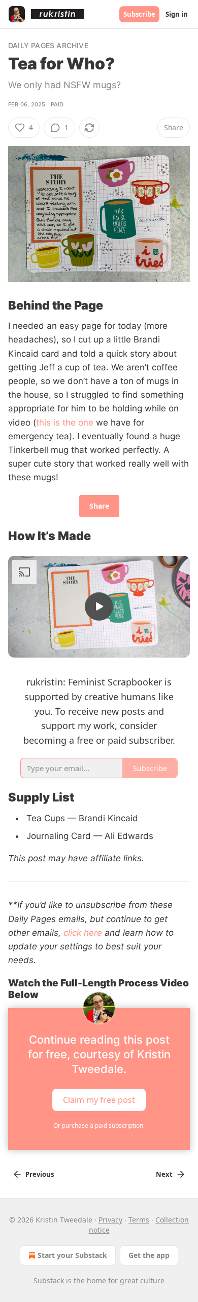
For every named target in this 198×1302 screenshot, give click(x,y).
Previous (39, 1174)
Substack (49, 1280)
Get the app (149, 1255)
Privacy (110, 1219)
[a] (99, 606)
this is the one (64, 422)
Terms (138, 1219)
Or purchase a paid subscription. (99, 1125)
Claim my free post (99, 1099)
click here (82, 933)
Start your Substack (72, 1255)
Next (164, 1174)
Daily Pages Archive (48, 45)
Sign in (177, 14)
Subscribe (139, 14)
